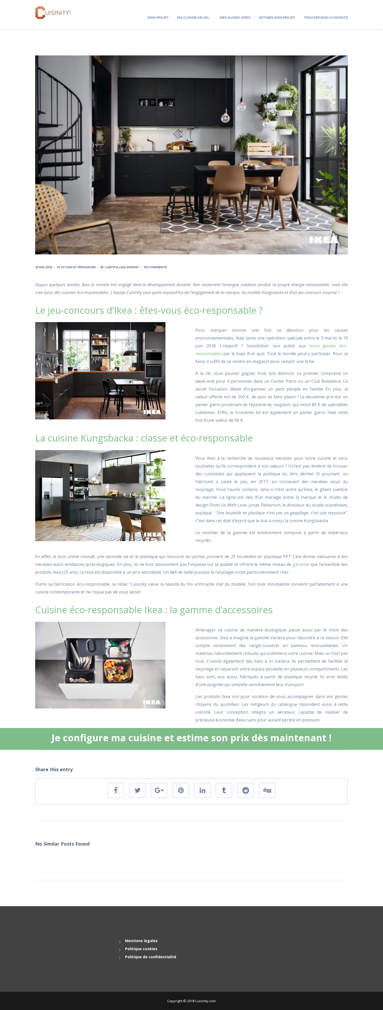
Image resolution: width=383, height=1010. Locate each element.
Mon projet (158, 18)
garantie (301, 564)
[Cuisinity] (53, 12)
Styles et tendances (78, 267)
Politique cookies (141, 948)
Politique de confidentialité (150, 956)
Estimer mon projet (277, 18)
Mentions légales (141, 940)
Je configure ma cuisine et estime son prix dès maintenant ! (191, 737)
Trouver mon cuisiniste (326, 18)
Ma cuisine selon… (194, 18)
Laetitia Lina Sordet (122, 267)
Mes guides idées (235, 18)
